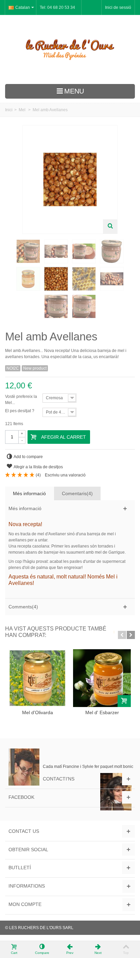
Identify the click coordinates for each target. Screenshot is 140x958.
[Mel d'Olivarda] (37, 678)
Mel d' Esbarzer (102, 712)
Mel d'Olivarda (37, 712)
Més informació (29, 493)
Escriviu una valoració (65, 475)
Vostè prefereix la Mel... (21, 399)
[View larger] (110, 226)
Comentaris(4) (77, 493)
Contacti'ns (58, 778)
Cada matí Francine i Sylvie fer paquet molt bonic (88, 766)
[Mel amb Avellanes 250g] (28, 279)
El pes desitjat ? (20, 410)
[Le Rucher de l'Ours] (69, 49)
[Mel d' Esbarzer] (102, 678)
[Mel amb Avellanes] (28, 251)
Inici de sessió (118, 7)
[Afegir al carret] (124, 701)
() (38, 475)
